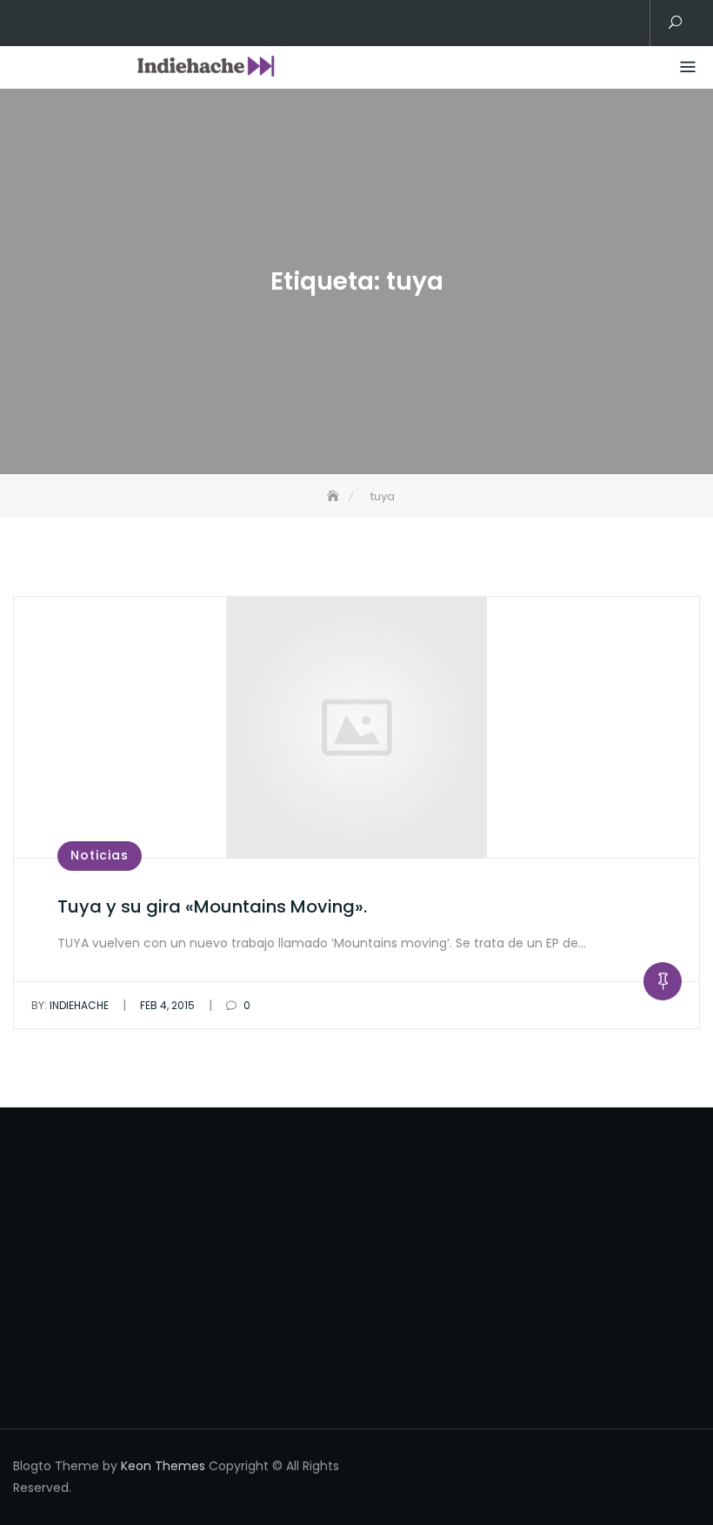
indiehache (70, 1005)
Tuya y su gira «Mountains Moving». (212, 906)
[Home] (334, 496)
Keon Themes (163, 1466)
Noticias (99, 855)
